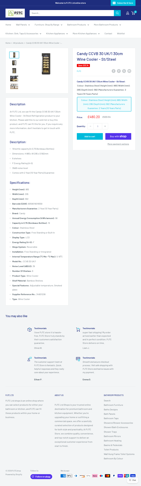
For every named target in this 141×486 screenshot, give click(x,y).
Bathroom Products (76, 24)
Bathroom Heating (112, 440)
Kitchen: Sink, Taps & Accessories (22, 33)
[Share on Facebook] (114, 71)
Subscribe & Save (125, 3)
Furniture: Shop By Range (47, 24)
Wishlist (121, 33)
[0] (133, 13)
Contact (108, 33)
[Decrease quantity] (90, 126)
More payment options (118, 144)
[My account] (127, 13)
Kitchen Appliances (55, 33)
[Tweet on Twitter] (124, 71)
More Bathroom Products (106, 24)
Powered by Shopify (14, 474)
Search (107, 400)
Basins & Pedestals (113, 445)
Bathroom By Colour (113, 458)
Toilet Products (111, 449)
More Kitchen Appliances (85, 33)
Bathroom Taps (111, 418)
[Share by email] (129, 71)
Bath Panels (109, 414)
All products (18, 43)
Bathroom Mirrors (112, 436)
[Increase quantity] (105, 126)
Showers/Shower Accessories (118, 422)
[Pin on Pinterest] (119, 71)
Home (8, 24)
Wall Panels (21, 24)
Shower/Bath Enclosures (116, 427)
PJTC (79, 71)
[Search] (117, 13)
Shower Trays (110, 431)
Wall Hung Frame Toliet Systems (119, 454)
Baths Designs (111, 409)
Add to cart (89, 136)
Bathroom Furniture (113, 405)
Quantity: (81, 126)
